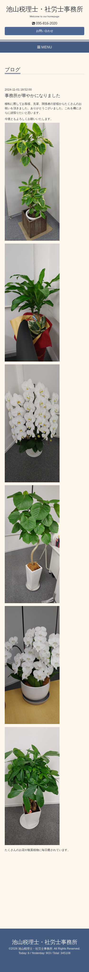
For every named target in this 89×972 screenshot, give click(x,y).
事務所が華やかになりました (32, 95)
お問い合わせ (44, 31)
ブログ (12, 69)
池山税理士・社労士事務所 (44, 9)
